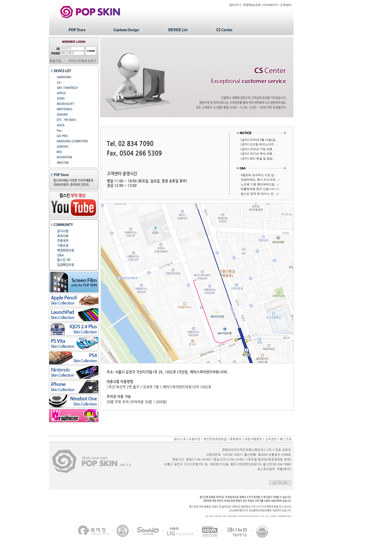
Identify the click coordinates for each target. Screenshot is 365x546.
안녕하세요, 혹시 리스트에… (259, 179)
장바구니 (235, 4)
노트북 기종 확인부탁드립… (259, 184)
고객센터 (286, 4)
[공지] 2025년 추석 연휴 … (258, 153)
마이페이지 (270, 4)
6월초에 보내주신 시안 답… (259, 175)
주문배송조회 (252, 4)
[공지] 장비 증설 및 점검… (258, 158)
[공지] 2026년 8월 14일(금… (259, 139)
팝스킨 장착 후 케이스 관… (258, 193)
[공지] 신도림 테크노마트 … (259, 144)
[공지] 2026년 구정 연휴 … (258, 149)
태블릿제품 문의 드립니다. (258, 188)
